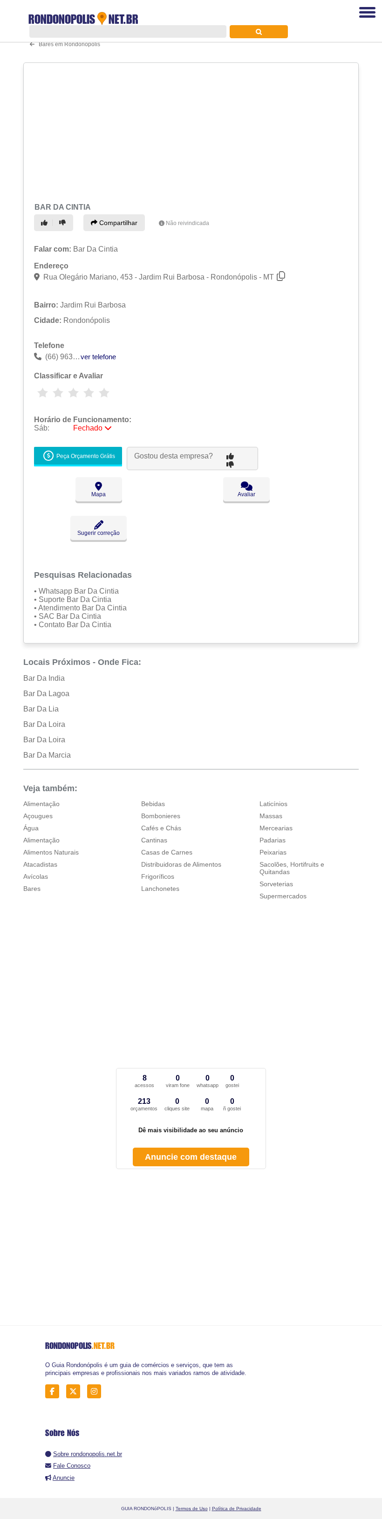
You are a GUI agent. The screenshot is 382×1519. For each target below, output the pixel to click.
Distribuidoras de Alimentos (181, 864)
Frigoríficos (157, 876)
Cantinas (154, 840)
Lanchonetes (160, 888)
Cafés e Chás (161, 828)
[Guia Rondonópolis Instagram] (96, 1391)
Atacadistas (40, 864)
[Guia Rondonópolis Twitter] (75, 1391)
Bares (32, 888)
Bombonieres (160, 816)
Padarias (272, 840)
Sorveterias (276, 884)
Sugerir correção (98, 533)
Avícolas (35, 876)
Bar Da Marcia (47, 755)
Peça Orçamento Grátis (85, 456)
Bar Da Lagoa (46, 694)
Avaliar (246, 494)
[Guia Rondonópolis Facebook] (54, 1391)
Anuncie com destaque (191, 1157)
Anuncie (64, 1477)
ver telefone (98, 357)
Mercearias (276, 828)
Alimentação (41, 803)
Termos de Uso (192, 1508)
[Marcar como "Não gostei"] (63, 222)
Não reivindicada (187, 223)
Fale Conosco (71, 1465)
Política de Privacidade (236, 1508)
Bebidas (153, 803)
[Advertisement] (188, 131)
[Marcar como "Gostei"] (46, 222)
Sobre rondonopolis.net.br (87, 1454)
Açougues (38, 816)
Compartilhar (117, 222)
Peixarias (272, 852)
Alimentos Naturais (51, 852)
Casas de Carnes (166, 852)
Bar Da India (44, 678)
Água (31, 828)
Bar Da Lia (41, 709)
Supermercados (283, 896)
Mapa (98, 494)
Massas (270, 816)
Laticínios (273, 803)
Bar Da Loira (44, 724)
